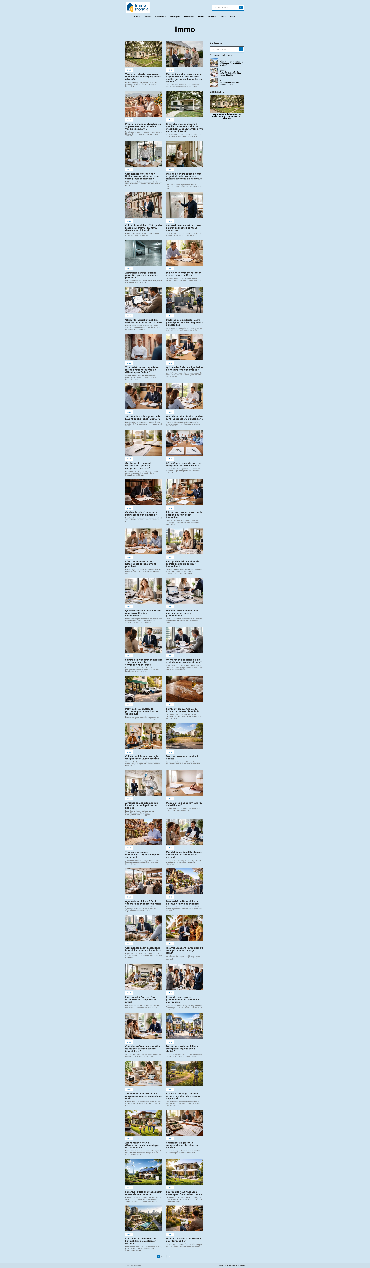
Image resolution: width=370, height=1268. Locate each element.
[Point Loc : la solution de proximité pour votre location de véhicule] (143, 689)
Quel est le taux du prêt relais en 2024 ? (229, 83)
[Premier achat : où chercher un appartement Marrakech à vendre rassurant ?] (143, 104)
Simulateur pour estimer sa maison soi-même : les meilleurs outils (143, 1096)
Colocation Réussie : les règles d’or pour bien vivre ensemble (142, 757)
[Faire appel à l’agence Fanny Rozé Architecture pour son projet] (143, 977)
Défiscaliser (223, 70)
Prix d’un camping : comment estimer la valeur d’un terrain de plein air (183, 1096)
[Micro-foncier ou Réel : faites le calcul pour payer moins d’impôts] (214, 72)
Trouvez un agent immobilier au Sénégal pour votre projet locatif (184, 950)
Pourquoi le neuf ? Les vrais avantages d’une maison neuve (184, 1193)
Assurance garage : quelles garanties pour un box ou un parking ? (141, 275)
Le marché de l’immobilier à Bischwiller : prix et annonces (183, 902)
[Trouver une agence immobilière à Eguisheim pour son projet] (143, 832)
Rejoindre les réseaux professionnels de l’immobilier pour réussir (183, 999)
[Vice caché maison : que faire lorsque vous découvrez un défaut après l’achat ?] (143, 347)
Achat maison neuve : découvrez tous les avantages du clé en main (142, 1145)
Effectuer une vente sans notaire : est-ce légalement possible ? (140, 564)
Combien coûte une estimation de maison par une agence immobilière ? (143, 1049)
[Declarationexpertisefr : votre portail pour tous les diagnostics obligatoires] (184, 300)
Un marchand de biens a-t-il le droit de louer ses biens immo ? (184, 661)
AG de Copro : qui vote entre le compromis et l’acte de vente (183, 464)
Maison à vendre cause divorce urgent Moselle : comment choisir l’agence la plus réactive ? (184, 177)
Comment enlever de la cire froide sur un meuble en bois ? (183, 710)
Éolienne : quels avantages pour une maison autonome (143, 1193)
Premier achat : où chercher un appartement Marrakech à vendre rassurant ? (143, 126)
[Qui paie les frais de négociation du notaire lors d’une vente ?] (184, 347)
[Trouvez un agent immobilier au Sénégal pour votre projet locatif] (184, 928)
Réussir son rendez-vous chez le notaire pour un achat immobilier (184, 515)
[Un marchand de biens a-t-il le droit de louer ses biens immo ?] (184, 640)
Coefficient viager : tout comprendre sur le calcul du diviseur (182, 1145)
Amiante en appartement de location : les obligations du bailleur (141, 805)
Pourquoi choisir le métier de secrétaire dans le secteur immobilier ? (182, 564)
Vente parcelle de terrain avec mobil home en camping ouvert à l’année (143, 77)
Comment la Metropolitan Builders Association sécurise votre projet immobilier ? (142, 176)
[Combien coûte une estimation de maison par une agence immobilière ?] (143, 1026)
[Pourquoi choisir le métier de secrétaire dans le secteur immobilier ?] (184, 541)
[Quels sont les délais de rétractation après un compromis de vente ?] (143, 443)
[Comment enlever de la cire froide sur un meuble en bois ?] (184, 689)
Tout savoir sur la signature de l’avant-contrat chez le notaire (142, 417)
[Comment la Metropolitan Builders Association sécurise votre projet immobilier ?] (143, 154)
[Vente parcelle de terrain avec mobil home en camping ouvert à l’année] (143, 54)
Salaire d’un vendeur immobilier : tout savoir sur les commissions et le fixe (143, 662)
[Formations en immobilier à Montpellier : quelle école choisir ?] (184, 1026)
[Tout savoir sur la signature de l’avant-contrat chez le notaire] (143, 396)
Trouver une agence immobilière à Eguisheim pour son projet (142, 854)
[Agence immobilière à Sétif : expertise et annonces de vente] (143, 881)
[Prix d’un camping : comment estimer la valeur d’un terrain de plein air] (184, 1073)
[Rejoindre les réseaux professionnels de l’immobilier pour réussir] (184, 977)
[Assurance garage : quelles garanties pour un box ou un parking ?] (143, 253)
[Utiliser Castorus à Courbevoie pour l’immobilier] (184, 1218)
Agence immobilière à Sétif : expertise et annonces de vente (143, 902)
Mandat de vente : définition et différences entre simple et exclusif (184, 854)
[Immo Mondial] (138, 7)
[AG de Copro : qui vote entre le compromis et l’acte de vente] (184, 443)
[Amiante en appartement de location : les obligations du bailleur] (143, 783)
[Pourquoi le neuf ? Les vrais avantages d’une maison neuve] (184, 1172)
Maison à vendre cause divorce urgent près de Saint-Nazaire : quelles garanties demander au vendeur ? (184, 78)
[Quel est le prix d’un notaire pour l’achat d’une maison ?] (143, 492)
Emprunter (223, 80)
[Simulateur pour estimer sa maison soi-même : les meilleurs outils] (143, 1073)
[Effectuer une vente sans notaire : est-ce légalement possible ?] (143, 541)
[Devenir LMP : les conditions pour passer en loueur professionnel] (184, 590)
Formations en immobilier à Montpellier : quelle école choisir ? (182, 1049)
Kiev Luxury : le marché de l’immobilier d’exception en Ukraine (140, 1241)
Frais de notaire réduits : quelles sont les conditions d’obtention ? (184, 417)
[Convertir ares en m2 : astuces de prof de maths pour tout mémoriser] (184, 205)
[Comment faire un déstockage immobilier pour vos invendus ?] (143, 928)
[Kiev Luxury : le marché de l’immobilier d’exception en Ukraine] (143, 1218)
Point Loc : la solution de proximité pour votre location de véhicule (142, 711)
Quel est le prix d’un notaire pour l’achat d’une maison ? (141, 513)
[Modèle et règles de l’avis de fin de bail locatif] (184, 783)
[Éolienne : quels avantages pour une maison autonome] (143, 1172)
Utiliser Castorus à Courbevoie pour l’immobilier (183, 1240)
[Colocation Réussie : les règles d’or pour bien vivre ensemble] (143, 736)
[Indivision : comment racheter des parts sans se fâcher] (184, 253)
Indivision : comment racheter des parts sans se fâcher (183, 274)
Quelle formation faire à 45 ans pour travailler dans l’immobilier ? (143, 613)
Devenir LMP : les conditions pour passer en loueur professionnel (182, 613)
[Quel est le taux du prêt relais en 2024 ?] (214, 82)
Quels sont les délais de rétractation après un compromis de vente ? (138, 465)
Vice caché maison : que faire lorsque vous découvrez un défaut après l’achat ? (142, 370)
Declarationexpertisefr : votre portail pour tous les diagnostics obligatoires (184, 322)
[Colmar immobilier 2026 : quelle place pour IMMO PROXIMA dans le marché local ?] (143, 205)
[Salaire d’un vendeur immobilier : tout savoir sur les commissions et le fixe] (143, 640)
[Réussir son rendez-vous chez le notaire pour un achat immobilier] (184, 492)
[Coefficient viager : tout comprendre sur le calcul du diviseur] (184, 1123)
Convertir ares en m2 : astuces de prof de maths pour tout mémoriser (183, 228)
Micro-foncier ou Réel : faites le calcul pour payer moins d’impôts (230, 73)
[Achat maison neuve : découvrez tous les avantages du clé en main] (143, 1123)
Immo (129, 70)
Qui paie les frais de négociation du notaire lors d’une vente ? (184, 368)
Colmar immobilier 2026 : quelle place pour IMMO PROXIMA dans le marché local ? (143, 228)
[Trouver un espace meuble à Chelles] (184, 736)
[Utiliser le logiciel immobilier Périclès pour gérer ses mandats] (143, 300)
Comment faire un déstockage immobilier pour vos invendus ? (143, 949)
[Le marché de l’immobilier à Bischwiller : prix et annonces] (184, 881)
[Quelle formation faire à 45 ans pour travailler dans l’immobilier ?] (143, 590)
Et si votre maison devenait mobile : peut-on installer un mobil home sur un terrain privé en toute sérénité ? (184, 127)
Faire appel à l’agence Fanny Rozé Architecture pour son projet (141, 999)
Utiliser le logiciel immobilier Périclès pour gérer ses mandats (143, 321)
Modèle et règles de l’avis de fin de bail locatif (184, 804)
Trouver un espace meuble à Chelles (182, 757)
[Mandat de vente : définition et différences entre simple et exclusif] (184, 832)
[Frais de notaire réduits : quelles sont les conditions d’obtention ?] (184, 396)
